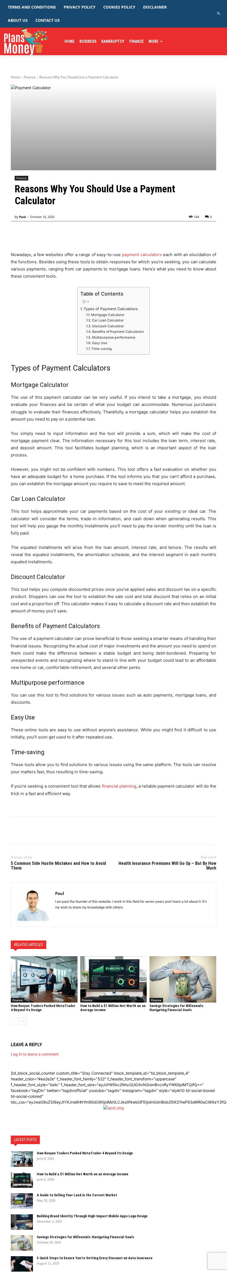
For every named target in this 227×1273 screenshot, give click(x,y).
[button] (219, 13)
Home (15, 77)
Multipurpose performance (113, 337)
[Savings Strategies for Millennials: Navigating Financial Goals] (182, 979)
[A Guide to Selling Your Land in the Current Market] (22, 1201)
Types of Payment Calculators (111, 309)
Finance (30, 77)
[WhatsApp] (54, 830)
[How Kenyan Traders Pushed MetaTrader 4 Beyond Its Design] (44, 979)
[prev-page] (14, 1021)
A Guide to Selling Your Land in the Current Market (77, 1195)
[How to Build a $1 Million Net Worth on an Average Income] (113, 979)
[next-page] (23, 1021)
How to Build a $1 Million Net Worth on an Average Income (82, 1174)
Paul (22, 217)
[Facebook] (16, 830)
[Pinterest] (41, 830)
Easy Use (99, 343)
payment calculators (142, 254)
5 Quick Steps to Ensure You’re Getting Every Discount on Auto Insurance (95, 1258)
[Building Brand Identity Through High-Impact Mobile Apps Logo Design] (22, 1222)
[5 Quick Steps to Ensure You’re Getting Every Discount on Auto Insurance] (22, 1264)
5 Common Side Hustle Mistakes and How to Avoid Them (58, 866)
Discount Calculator (108, 326)
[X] (29, 830)
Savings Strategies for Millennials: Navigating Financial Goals (176, 1008)
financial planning (119, 786)
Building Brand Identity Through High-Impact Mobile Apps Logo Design (92, 1216)
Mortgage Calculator (107, 315)
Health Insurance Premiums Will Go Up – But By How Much (167, 866)
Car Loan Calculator (107, 320)
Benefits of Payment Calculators (118, 331)
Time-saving (101, 349)
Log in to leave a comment (35, 1054)
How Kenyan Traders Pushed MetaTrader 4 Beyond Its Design (85, 1153)
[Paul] (33, 905)
